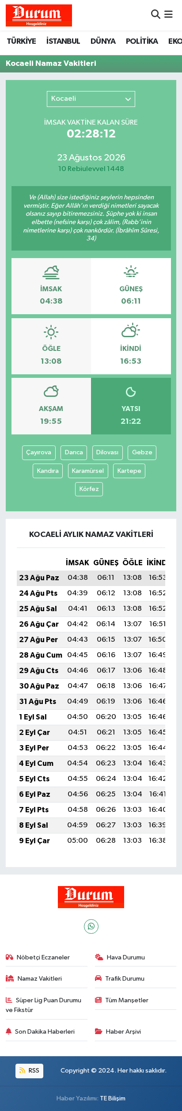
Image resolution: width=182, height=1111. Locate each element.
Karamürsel (88, 471)
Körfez (89, 489)
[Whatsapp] (91, 926)
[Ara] (155, 15)
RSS (33, 1070)
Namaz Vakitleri (40, 978)
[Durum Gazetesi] (39, 15)
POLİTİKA (142, 42)
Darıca (74, 452)
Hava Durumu (126, 957)
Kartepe (129, 471)
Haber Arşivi (123, 1031)
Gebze (142, 452)
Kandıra (48, 471)
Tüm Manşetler (126, 1000)
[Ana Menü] (168, 15)
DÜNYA (103, 42)
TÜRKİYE (21, 42)
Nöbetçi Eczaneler (43, 957)
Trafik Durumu (124, 978)
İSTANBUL (63, 42)
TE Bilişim (112, 1098)
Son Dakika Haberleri (45, 1031)
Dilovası (107, 452)
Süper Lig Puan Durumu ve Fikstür (44, 1005)
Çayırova (38, 452)
